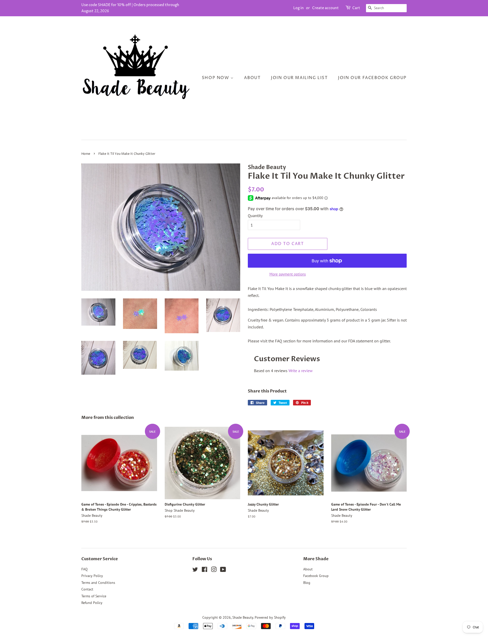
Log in (298, 8)
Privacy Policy (92, 575)
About (252, 78)
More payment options (287, 274)
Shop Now (216, 78)
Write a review (300, 370)
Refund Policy (91, 602)
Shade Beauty (242, 617)
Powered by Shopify (270, 617)
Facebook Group (316, 575)
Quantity (255, 215)
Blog (306, 582)
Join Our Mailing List (299, 78)
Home (85, 154)
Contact (87, 589)
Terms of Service (93, 596)
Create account (325, 8)
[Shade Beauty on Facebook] (204, 570)
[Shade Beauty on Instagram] (214, 570)
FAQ (84, 569)
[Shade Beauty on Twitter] (195, 570)
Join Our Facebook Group (372, 78)
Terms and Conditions (98, 582)
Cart (356, 8)
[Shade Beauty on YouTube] (223, 570)
